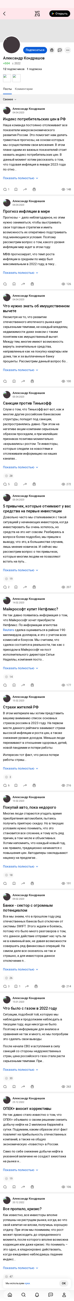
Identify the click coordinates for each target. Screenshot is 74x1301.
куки (27, 1283)
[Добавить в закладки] (16, 189)
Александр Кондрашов (29, 108)
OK (64, 1283)
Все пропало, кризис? (22, 1209)
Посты (7, 89)
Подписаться (35, 50)
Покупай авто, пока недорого (29, 807)
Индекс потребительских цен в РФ (34, 119)
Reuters (8, 630)
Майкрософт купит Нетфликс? (30, 609)
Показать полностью (18, 178)
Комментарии (24, 89)
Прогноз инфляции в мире (26, 211)
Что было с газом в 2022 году (30, 1008)
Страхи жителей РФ (21, 707)
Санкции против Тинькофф (27, 403)
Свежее (8, 99)
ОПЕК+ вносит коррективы (27, 1108)
